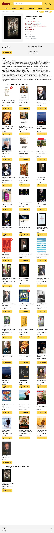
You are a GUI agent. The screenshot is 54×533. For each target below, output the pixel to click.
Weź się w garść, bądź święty (42, 330)
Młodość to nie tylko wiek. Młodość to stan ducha (8, 330)
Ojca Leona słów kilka (7, 126)
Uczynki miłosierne (41, 380)
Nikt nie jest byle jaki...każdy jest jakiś (9, 279)
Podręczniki (32, 8)
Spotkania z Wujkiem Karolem (42, 355)
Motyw (46, 11)
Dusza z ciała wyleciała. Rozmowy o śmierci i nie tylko (43, 228)
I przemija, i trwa (41, 177)
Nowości (40, 8)
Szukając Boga (40, 126)
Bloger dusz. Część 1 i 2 (25, 203)
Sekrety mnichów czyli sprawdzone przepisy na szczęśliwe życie (25, 431)
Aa (38, 11)
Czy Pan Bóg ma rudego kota (8, 405)
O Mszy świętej (23, 100)
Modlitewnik (5, 252)
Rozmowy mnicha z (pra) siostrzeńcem (8, 483)
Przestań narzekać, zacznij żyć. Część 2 (43, 279)
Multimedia (14, 8)
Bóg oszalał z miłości (24, 227)
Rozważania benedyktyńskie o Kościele (26, 127)
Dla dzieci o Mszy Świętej (8, 100)
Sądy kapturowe (23, 380)
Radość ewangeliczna (7, 355)
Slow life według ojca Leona (26, 304)
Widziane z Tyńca (41, 152)
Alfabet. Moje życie (7, 152)
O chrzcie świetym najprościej (24, 178)
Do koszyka (8, 52)
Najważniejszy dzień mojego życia (42, 431)
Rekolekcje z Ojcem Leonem (42, 304)
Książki (6, 8)
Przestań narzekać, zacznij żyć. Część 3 (8, 178)
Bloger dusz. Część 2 (42, 203)
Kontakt (47, 8)
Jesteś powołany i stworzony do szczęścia (43, 253)
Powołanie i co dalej (24, 278)
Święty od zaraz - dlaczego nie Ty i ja (26, 405)
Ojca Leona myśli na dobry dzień (26, 330)
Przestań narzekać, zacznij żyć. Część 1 (8, 304)
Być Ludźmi (5, 456)
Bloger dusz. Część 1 (7, 227)
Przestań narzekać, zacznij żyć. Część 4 (43, 101)
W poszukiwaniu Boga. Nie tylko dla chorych (26, 152)
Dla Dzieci (22, 8)
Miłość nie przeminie (42, 404)
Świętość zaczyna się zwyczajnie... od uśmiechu (25, 253)
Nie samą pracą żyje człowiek (7, 431)
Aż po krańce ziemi (7, 203)
